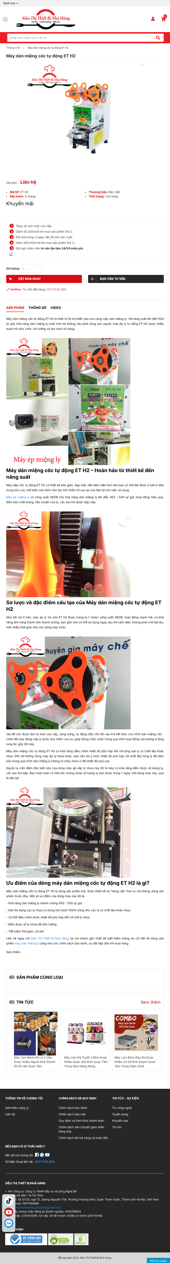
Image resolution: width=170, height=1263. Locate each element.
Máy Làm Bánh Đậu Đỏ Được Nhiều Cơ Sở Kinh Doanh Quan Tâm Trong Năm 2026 (134, 1062)
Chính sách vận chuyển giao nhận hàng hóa (81, 1129)
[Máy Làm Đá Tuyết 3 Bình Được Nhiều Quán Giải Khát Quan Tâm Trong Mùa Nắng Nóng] (86, 1032)
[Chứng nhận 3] (81, 1239)
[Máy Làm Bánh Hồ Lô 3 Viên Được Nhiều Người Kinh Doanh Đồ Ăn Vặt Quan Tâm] (36, 1033)
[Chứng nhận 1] (26, 1239)
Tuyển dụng (120, 1114)
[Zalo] (8, 1223)
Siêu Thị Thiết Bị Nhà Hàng (49, 938)
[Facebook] (37, 1155)
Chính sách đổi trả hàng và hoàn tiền (83, 1138)
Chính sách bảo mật (72, 1114)
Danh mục (9, 3)
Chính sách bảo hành (73, 1108)
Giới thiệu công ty (17, 1108)
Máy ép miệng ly (17, 497)
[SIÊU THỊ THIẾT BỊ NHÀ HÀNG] (45, 19)
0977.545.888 (56, 289)
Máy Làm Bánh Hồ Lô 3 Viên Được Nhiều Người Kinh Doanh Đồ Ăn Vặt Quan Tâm (34, 1062)
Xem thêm (150, 1002)
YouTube (8, 1212)
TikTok (8, 1200)
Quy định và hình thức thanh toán (81, 1120)
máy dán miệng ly (27, 943)
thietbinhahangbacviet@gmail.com (38, 1207)
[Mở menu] (7, 19)
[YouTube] (47, 1155)
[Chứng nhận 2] (61, 1239)
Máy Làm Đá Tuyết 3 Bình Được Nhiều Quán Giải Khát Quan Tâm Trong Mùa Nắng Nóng (86, 1062)
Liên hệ (10, 1114)
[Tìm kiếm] (158, 38)
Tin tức (117, 1127)
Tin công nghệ (122, 1108)
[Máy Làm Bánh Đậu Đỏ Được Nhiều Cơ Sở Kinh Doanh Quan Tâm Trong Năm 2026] (136, 1032)
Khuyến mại (120, 1120)
